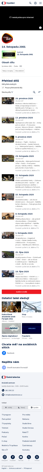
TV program (6, 415)
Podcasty (5, 432)
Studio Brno (26, 423)
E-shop (4, 441)
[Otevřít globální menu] (40, 3)
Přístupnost (28, 468)
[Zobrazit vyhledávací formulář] (30, 3)
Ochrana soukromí (15, 468)
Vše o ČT (5, 450)
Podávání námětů (29, 441)
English (4, 468)
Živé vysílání (6, 419)
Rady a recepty (8, 71)
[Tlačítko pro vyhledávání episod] (34, 92)
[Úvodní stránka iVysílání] (8, 3)
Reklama (25, 419)
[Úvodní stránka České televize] (11, 377)
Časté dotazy (27, 445)
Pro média (26, 415)
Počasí (4, 437)
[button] (8, 105)
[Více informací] (40, 28)
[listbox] (21, 407)
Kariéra (25, 437)
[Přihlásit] (35, 3)
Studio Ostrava (28, 428)
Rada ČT (25, 432)
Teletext (5, 428)
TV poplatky (6, 423)
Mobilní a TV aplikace (10, 445)
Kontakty (26, 450)
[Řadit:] (39, 92)
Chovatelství (19, 71)
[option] (8, 407)
